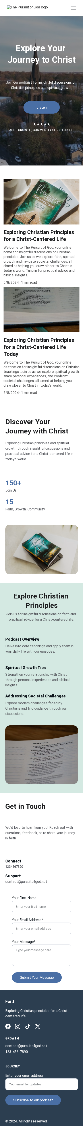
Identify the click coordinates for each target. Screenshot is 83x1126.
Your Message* (23, 942)
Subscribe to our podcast (33, 1100)
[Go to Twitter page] (37, 1026)
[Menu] (73, 8)
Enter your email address (24, 1075)
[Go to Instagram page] (17, 1026)
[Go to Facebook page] (8, 1026)
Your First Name (24, 898)
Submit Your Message (37, 977)
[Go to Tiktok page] (27, 1026)
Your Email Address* (27, 920)
